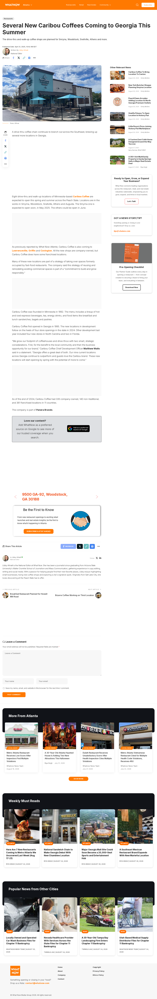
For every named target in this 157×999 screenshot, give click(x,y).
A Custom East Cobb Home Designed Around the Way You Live (140, 141)
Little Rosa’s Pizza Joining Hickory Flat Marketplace (139, 127)
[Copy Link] (23, 57)
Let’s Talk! (131, 201)
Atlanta (10, 843)
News (9, 931)
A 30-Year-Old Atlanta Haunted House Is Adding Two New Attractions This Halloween (59, 756)
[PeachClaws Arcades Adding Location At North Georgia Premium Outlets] (117, 101)
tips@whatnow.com (122, 231)
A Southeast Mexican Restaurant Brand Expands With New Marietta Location (134, 852)
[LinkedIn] (100, 558)
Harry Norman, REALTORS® (137, 150)
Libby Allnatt (23, 50)
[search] (137, 5)
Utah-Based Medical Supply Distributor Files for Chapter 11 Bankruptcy (134, 940)
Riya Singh (144, 167)
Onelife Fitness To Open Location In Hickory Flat (138, 114)
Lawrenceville (19, 250)
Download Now (131, 287)
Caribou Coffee (81, 196)
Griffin (32, 250)
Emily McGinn (145, 78)
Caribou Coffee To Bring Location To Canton (138, 73)
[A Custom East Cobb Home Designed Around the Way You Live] (117, 142)
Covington (46, 250)
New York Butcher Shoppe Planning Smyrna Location (139, 86)
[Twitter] (97, 558)
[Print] (29, 57)
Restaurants (71, 5)
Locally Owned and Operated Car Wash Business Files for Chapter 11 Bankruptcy (21, 940)
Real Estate (91, 5)
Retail (81, 5)
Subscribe (148, 5)
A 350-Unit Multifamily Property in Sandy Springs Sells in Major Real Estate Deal (139, 160)
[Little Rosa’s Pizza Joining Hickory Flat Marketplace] (117, 129)
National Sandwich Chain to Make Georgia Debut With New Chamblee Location (58, 852)
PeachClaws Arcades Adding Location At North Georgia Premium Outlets (139, 100)
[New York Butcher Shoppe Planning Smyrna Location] (117, 88)
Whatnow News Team (15, 766)
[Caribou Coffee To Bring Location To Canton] (117, 75)
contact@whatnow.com (37, 983)
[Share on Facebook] (13, 57)
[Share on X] (18, 57)
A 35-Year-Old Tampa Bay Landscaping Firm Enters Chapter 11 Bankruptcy (95, 940)
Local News (13, 748)
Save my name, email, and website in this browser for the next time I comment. (37, 688)
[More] (34, 57)
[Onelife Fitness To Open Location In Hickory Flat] (117, 116)
